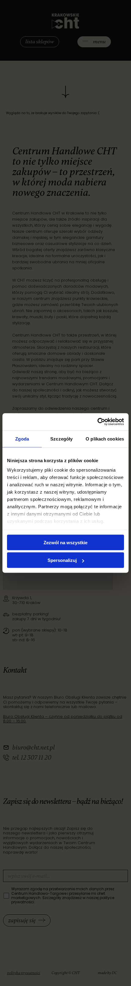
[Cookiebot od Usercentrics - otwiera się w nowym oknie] (97, 422)
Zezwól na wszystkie (65, 542)
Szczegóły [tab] (61, 438)
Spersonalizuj (62, 560)
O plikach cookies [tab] (105, 438)
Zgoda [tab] (22, 438)
